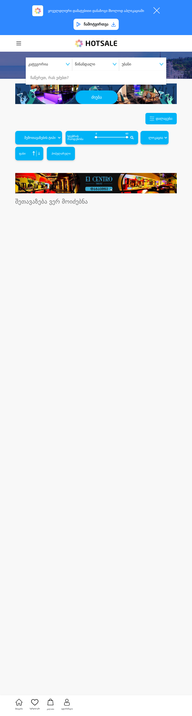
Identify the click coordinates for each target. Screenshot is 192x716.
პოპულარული (61, 153)
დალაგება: (164, 118)
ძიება (96, 97)
